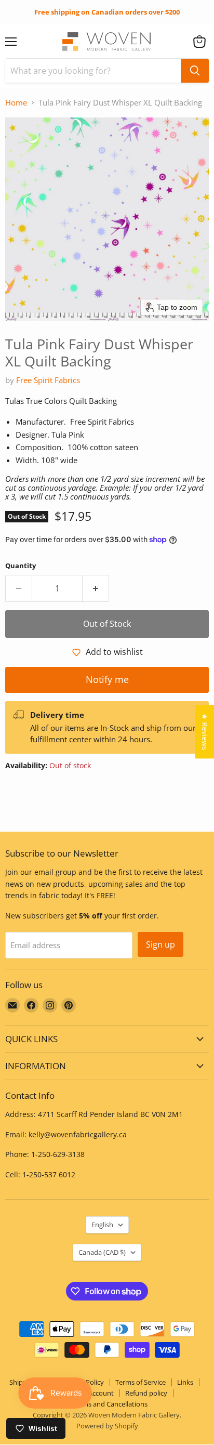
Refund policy (146, 1393)
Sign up (160, 944)
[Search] (195, 71)
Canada (102, 1252)
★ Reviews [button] (205, 731)
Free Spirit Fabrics (48, 380)
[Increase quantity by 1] (96, 588)
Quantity (20, 566)
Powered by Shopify (107, 1425)
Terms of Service (140, 1382)
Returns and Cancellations (107, 1404)
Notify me (107, 679)
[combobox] (93, 71)
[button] (199, 41)
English (102, 1224)
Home (16, 102)
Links (185, 1382)
